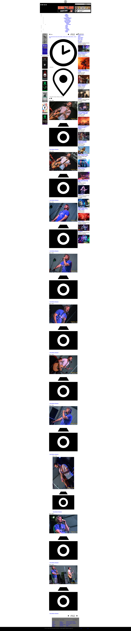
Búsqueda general (69, 623)
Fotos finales (68, 24)
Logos (67, 27)
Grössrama (80, 41)
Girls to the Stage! (67, 21)
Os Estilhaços (80, 231)
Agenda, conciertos (69, 621)
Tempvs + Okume (81, 221)
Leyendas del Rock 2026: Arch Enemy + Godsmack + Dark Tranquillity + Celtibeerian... (83, 112)
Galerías (67, 23)
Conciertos (67, 29)
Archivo (66, 16)
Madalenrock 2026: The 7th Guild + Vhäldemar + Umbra (83, 155)
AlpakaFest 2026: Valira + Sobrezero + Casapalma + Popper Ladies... (82, 142)
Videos (66, 25)
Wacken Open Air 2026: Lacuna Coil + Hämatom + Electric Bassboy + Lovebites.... (83, 53)
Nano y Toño (80, 39)
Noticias (61, 621)
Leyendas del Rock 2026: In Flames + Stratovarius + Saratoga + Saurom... (83, 85)
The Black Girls (80, 194)
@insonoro (56, 149)
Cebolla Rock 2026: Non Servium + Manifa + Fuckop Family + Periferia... (83, 208)
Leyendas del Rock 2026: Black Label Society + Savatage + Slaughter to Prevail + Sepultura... (83, 127)
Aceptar (88, 628)
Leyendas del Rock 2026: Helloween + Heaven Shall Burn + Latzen (83, 70)
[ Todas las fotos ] (81, 34)
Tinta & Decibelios (67, 20)
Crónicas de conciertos (67, 17)
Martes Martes (80, 37)
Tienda (66, 31)
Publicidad (66, 15)
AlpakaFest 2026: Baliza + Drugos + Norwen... (82, 168)
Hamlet (79, 36)
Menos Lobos (80, 38)
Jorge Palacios (52, 149)
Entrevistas (67, 19)
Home (67, 14)
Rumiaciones (67, 22)
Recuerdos (80, 98)
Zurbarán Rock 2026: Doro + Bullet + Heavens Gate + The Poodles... (83, 181)
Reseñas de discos (68, 18)
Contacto (66, 30)
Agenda (66, 26)
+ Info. (81, 628)
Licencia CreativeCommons (55, 627)
